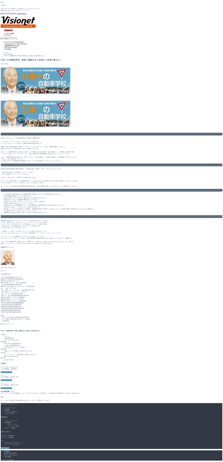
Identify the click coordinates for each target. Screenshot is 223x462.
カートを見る (8, 30)
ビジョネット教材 (13, 426)
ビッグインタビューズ (15, 43)
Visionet (11, 460)
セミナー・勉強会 (9, 428)
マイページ (7, 35)
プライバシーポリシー (11, 455)
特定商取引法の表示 (10, 453)
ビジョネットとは (14, 42)
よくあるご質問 (9, 33)
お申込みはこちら (6, 372)
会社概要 (7, 409)
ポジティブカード (13, 424)
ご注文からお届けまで (11, 411)
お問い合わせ (10, 47)
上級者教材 (11, 45)
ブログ (7, 49)
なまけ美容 (7, 456)
